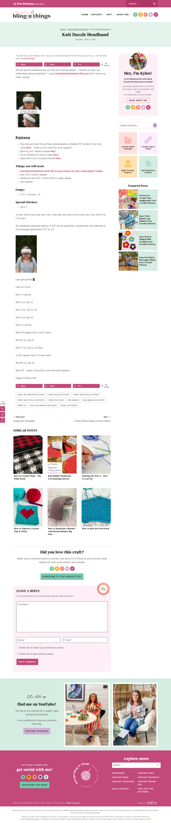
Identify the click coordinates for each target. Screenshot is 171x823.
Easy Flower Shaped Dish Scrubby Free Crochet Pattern (147, 240)
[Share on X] (2, 414)
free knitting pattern (86, 394)
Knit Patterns (68, 405)
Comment (23, 604)
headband (73, 400)
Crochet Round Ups (147, 783)
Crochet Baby (146, 773)
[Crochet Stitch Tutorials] (128, 143)
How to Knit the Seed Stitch (95, 528)
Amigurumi (118, 773)
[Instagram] (140, 14)
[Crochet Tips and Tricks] (148, 143)
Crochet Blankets (148, 777)
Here (28, 147)
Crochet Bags (120, 777)
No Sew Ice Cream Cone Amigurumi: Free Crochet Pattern (147, 199)
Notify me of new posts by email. (36, 654)
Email (68, 640)
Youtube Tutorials (36, 731)
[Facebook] (135, 14)
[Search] (155, 125)
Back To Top (71, 803)
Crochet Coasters (123, 781)
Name (22, 640)
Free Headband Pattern (30, 394)
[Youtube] (150, 14)
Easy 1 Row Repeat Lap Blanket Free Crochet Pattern (147, 220)
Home (85, 14)
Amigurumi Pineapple (24, 419)
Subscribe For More (34, 785)
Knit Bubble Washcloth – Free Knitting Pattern (60, 477)
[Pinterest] (145, 14)
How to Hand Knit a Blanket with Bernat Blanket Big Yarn (61, 531)
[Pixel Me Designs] (152, 803)
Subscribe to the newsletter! (62, 576)
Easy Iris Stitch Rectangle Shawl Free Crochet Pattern (147, 261)
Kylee (80, 39)
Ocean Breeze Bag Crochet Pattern (92, 419)
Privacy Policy (29, 58)
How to (21, 405)
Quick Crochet (121, 789)
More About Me (138, 100)
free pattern (56, 400)
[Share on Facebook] (2, 408)
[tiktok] (156, 14)
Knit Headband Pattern (43, 405)
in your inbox (30, 3)
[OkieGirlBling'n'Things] (31, 14)
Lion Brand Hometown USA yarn (71, 73)
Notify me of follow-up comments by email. (41, 647)
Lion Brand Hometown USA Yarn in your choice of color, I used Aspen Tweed (61, 171)
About (49, 803)
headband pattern (93, 400)
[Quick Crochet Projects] (128, 167)
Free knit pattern (58, 394)
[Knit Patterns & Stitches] (148, 167)
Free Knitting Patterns (31, 400)
